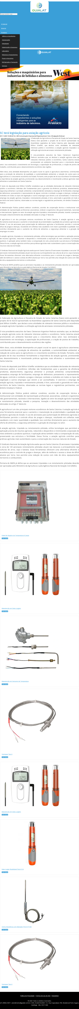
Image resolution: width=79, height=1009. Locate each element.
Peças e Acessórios (7, 58)
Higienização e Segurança (9, 47)
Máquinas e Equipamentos (10, 55)
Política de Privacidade (27, 996)
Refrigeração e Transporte (10, 62)
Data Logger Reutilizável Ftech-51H (13, 869)
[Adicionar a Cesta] (8, 757)
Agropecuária (6, 40)
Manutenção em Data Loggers (11, 608)
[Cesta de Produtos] (0, 17)
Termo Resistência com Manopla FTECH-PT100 (17, 927)
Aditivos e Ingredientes (8, 36)
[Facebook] (32, 998)
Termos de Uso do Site (43, 996)
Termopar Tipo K (7, 754)
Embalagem (5, 43)
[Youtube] (44, 998)
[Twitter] (36, 998)
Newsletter (55, 996)
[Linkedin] (48, 998)
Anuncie (3, 28)
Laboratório (5, 51)
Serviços (4, 66)
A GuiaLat (4, 24)
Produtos (4, 32)
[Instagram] (40, 998)
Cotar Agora (5, 538)
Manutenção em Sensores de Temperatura (15, 681)
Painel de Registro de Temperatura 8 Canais (15, 535)
